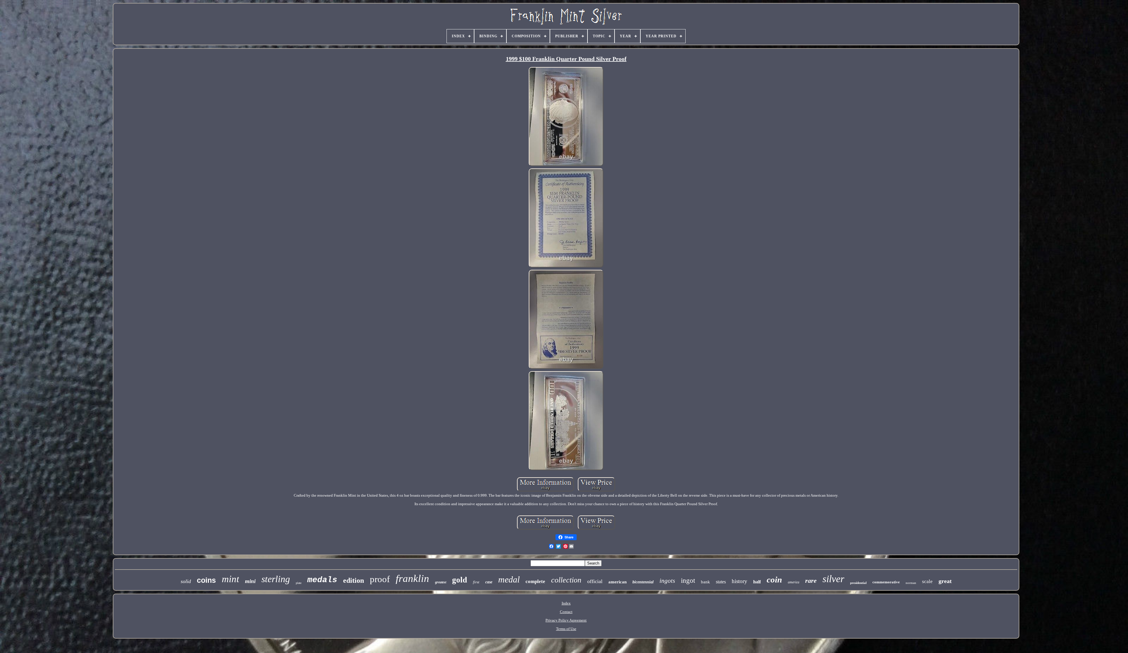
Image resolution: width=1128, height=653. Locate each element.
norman (911, 583)
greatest (440, 582)
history (739, 581)
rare (811, 580)
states (721, 581)
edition (353, 580)
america (793, 582)
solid (186, 581)
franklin (412, 578)
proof (380, 579)
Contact (566, 612)
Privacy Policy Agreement (566, 620)
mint (230, 579)
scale (927, 581)
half (757, 581)
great (945, 581)
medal (509, 579)
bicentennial (643, 582)
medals (322, 580)
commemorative (886, 582)
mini (250, 581)
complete (535, 581)
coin (774, 579)
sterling (275, 579)
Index (566, 603)
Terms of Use (566, 629)
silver (833, 578)
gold (459, 579)
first (476, 582)
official (594, 581)
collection (566, 580)
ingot (688, 580)
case (488, 582)
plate (298, 583)
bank (705, 582)
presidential (858, 583)
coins (206, 580)
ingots (667, 580)
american (617, 582)
